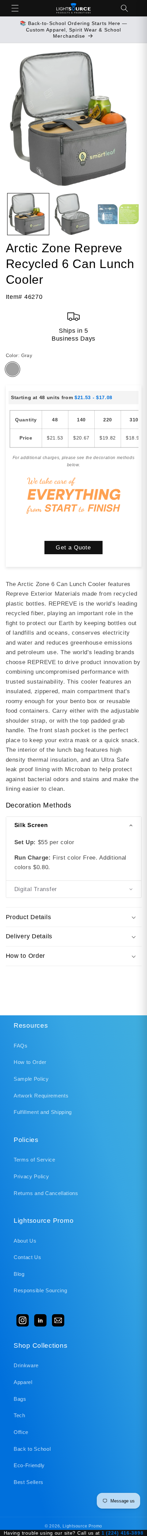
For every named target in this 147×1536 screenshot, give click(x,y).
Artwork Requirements (41, 1096)
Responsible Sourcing (40, 1290)
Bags (20, 1399)
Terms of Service (34, 1160)
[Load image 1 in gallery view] (28, 214)
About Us (25, 1241)
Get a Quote (73, 547)
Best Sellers (28, 1482)
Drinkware (26, 1365)
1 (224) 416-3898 (123, 1533)
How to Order (30, 1062)
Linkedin (40, 1320)
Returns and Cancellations (46, 1193)
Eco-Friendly (29, 1465)
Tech (19, 1415)
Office (21, 1432)
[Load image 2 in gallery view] (73, 214)
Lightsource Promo (82, 1526)
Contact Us (27, 1257)
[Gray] (12, 369)
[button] (15, 8)
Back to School (32, 1449)
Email (58, 1320)
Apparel (23, 1382)
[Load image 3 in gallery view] (118, 214)
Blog (19, 1274)
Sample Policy (31, 1079)
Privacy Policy (31, 1176)
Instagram (22, 1320)
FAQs (21, 1046)
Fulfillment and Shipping (43, 1112)
